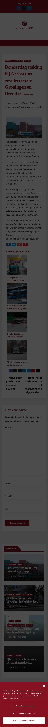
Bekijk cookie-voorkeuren (24, 720)
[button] (44, 685)
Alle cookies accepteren (24, 706)
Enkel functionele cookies (24, 713)
